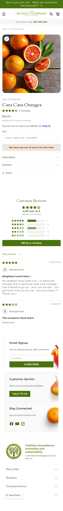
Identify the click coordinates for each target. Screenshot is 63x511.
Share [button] (8, 172)
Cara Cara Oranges (21, 105)
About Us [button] (12, 495)
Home (4, 29)
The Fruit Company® (39, 456)
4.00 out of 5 (31, 211)
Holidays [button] (11, 478)
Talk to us (19, 393)
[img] (9, 262)
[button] (3, 14)
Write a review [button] (31, 243)
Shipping (6, 121)
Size (4, 131)
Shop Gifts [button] (12, 469)
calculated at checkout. (17, 121)
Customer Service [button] (16, 486)
